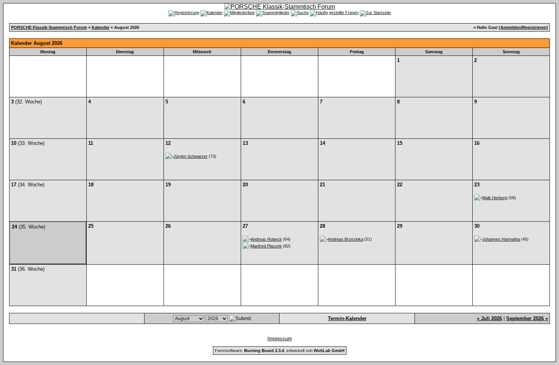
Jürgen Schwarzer (190, 156)
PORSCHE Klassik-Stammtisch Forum (49, 27)
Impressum (279, 338)
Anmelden (510, 27)
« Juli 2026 (489, 318)
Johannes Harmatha (501, 239)
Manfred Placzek (266, 246)
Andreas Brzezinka (345, 239)
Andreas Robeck (266, 239)
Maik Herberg (494, 197)
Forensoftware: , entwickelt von (280, 350)
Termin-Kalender (347, 318)
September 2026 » (527, 318)
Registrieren (534, 27)
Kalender (101, 27)
